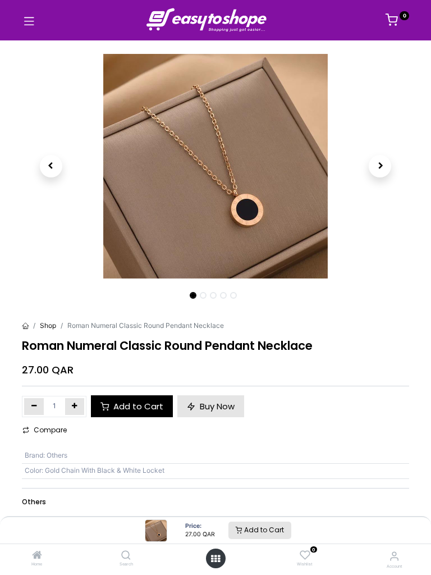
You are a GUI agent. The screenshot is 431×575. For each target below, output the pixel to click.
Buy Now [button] (216, 406)
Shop (48, 325)
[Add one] (75, 406)
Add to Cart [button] (137, 406)
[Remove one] (34, 406)
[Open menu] (215, 558)
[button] (51, 166)
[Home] (37, 556)
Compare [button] (50, 430)
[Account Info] (394, 556)
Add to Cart (263, 530)
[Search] (126, 556)
